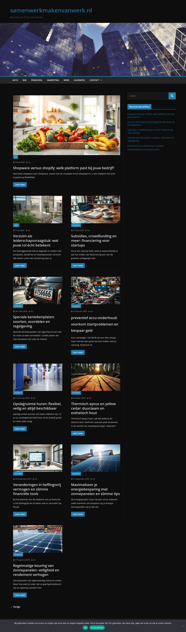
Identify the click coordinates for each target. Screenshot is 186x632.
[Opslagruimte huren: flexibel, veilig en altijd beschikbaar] (37, 377)
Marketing (53, 80)
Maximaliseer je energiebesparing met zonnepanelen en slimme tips (95, 489)
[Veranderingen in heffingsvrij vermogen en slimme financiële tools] (37, 458)
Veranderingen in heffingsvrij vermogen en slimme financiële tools (37, 489)
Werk (66, 80)
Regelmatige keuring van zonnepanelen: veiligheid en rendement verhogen (36, 570)
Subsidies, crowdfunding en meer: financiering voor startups (94, 240)
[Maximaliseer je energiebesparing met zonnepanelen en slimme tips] (95, 458)
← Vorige (15, 606)
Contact (94, 80)
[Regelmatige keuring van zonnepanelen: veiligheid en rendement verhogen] (37, 539)
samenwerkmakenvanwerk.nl (51, 10)
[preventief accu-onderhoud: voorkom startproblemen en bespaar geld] (95, 290)
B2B (24, 80)
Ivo (29, 162)
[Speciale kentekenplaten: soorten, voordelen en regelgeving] (37, 290)
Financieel (37, 80)
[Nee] (182, 625)
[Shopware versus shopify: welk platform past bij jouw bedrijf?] (66, 125)
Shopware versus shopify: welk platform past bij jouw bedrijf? (63, 167)
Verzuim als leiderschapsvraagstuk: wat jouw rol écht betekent (35, 240)
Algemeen (79, 80)
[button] (100, 80)
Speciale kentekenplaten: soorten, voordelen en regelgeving (34, 321)
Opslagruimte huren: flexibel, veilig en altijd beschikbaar (37, 406)
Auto (15, 80)
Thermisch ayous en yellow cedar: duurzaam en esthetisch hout (93, 408)
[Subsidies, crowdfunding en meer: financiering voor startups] (95, 209)
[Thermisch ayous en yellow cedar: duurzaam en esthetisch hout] (95, 377)
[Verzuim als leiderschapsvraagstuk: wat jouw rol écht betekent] (37, 209)
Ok (85, 627)
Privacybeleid (97, 627)
